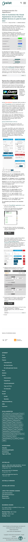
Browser (22, 413)
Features (4, 360)
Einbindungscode (16, 420)
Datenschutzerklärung (7, 401)
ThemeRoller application (15, 205)
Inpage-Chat (9, 424)
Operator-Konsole (6, 433)
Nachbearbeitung (6, 431)
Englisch (10, 422)
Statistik (16, 438)
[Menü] (24, 3)
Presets (4, 436)
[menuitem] (20, 3)
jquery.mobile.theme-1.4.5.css (9, 121)
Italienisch (15, 424)
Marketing (5, 429)
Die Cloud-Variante (8, 365)
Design (16, 418)
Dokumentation (7, 378)
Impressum (4, 406)
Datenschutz (11, 418)
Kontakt (4, 393)
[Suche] (20, 3)
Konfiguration (16, 427)
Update (4, 440)
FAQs (14, 422)
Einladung (5, 422)
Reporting (9, 436)
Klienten (10, 427)
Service (4, 375)
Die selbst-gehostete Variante (10, 368)
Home (3, 355)
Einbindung (9, 420)
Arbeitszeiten (8, 413)
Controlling (5, 418)
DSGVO (4, 420)
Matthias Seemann (21, 22)
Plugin (12, 433)
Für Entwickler (7, 388)
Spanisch (14, 436)
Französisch (19, 422)
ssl (12, 438)
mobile (15, 429)
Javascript (21, 424)
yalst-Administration (7, 492)
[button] (20, 538)
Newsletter (6, 399)
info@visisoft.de (18, 540)
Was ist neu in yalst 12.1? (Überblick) (10, 470)
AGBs (3, 404)
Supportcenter (5, 498)
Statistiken (21, 438)
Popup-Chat (21, 433)
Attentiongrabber (15, 413)
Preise (3, 370)
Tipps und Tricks (12, 22)
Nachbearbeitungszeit (15, 431)
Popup (16, 433)
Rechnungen (5, 496)
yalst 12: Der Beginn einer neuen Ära (10, 474)
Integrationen (7, 380)
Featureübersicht (8, 362)
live (21, 427)
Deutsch (21, 418)
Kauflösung (5, 427)
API (3, 413)
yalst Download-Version (8, 494)
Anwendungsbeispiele (9, 383)
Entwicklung (5, 452)
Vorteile (4, 357)
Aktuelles (4, 373)
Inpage (4, 424)
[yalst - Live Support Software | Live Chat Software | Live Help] (11, 3)
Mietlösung (10, 429)
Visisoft (4, 391)
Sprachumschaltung (7, 438)
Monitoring (20, 429)
